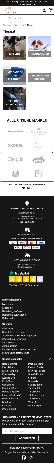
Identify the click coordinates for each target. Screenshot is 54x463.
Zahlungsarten (9, 346)
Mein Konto (8, 304)
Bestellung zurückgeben (27, 267)
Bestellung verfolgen (12, 311)
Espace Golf (8, 377)
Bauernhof (19, 25)
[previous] (2, 152)
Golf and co (8, 384)
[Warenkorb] (51, 10)
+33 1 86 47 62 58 (27, 222)
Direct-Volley (8, 374)
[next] (52, 152)
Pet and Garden (36, 367)
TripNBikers (34, 398)
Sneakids (33, 381)
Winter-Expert (35, 405)
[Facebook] (23, 458)
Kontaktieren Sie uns (27, 213)
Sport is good (35, 384)
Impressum (8, 342)
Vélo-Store (33, 402)
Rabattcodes (8, 318)
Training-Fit (34, 388)
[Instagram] (30, 458)
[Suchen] (10, 18)
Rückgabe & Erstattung (14, 339)
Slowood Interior (36, 370)
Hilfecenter (7, 307)
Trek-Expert (34, 391)
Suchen (17, 18)
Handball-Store (10, 388)
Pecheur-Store (35, 363)
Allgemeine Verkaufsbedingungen (19, 335)
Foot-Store (7, 381)
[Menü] (3, 18)
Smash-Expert (35, 374)
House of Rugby (10, 391)
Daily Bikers (8, 367)
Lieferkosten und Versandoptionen (19, 349)
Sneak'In (32, 377)
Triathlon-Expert (36, 395)
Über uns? (7, 328)
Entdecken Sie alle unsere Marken (27, 186)
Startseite (7, 25)
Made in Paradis (10, 398)
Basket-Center (9, 363)
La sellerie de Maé (11, 395)
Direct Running (10, 370)
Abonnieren (27, 438)
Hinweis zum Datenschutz (15, 352)
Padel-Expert (9, 409)
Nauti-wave (8, 402)
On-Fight (6, 405)
